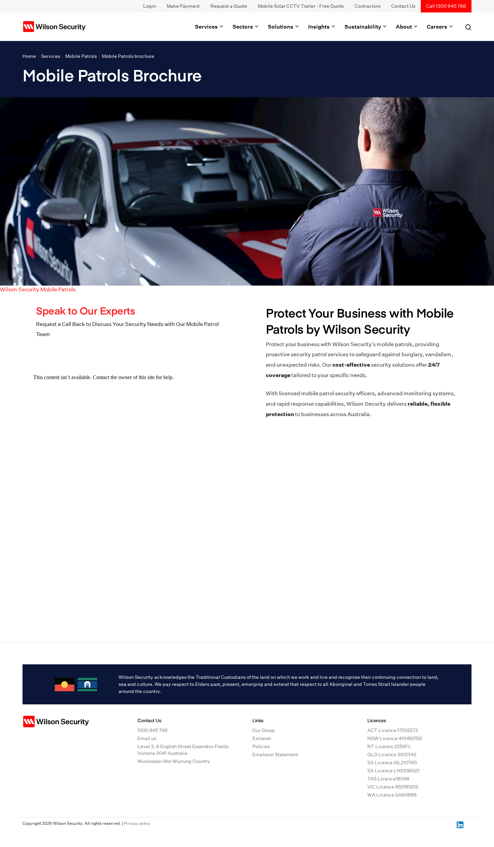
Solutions (281, 26)
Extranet (261, 738)
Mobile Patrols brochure (128, 56)
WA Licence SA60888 (392, 795)
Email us (146, 738)
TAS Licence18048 (388, 778)
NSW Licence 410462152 (394, 738)
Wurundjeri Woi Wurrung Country (173, 761)
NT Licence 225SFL (389, 746)
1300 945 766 (152, 730)
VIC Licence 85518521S (392, 786)
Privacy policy (137, 823)
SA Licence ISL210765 (392, 762)
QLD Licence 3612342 (391, 754)
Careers (437, 26)
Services (207, 26)
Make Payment (183, 6)
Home (29, 56)
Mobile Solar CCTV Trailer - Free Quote (301, 6)
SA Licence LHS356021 (393, 770)
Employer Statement (275, 754)
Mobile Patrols (81, 56)
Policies (261, 746)
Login (149, 6)
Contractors (367, 6)
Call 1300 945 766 (446, 6)
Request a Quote (228, 6)
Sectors (243, 26)
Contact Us (403, 6)
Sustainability (363, 26)
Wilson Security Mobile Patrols (38, 289)
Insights (319, 26)
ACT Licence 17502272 (392, 730)
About (404, 26)
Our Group (263, 730)
